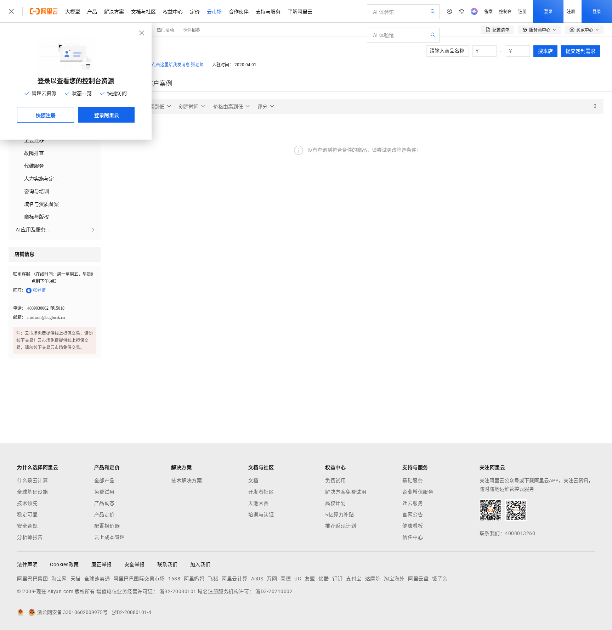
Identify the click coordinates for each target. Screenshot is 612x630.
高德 (285, 578)
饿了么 (440, 578)
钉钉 (337, 578)
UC (297, 578)
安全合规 (27, 526)
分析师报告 (30, 537)
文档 (253, 480)
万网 (272, 578)
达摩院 (373, 578)
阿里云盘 (418, 578)
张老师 (197, 64)
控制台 (505, 11)
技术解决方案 (186, 480)
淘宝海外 (394, 578)
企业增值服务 (417, 492)
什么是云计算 (32, 480)
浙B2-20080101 (178, 591)
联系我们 (167, 564)
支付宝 (354, 578)
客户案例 (159, 83)
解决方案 (114, 11)
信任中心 (412, 537)
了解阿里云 (300, 11)
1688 (174, 578)
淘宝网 (59, 578)
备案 (488, 11)
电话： (19, 308)
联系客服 (21, 274)
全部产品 (104, 480)
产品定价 (104, 514)
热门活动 (165, 30)
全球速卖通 (97, 578)
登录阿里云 (106, 114)
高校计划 (335, 503)
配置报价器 (107, 526)
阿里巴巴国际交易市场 (139, 578)
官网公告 (412, 514)
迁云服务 (412, 503)
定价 (195, 11)
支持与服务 (268, 11)
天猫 (75, 578)
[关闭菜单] (11, 11)
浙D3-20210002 (274, 591)
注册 (522, 11)
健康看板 (412, 526)
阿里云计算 (235, 578)
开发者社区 (261, 492)
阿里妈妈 (194, 578)
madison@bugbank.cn (46, 317)
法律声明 (27, 564)
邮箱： (19, 317)
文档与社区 (143, 11)
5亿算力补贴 (339, 514)
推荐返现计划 (340, 526)
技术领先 (27, 503)
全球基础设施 (32, 492)
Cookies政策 (64, 564)
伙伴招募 (191, 30)
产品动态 (104, 503)
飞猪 (213, 578)
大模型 (72, 11)
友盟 (310, 578)
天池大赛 (258, 503)
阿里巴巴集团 (32, 578)
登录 (548, 11)
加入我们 (200, 564)
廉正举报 (101, 564)
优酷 (323, 578)
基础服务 (412, 480)
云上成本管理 (109, 537)
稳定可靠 (27, 514)
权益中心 (173, 11)
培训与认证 (261, 514)
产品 (92, 11)
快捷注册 (46, 115)
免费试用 (104, 492)
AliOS (257, 578)
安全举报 (134, 564)
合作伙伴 (239, 11)
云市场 (214, 11)
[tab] (159, 83)
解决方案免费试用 (345, 492)
